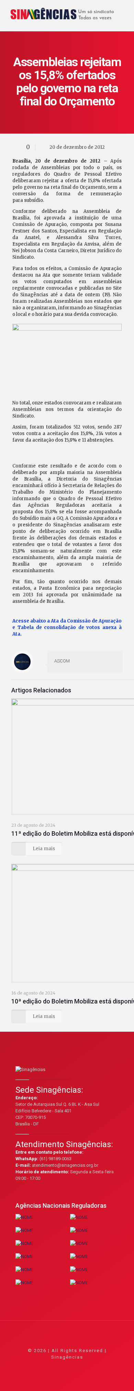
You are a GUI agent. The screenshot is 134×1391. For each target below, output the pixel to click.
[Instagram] (85, 1366)
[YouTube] (67, 1366)
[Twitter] (58, 1366)
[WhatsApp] (39, 1366)
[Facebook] (48, 1366)
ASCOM (62, 660)
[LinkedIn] (76, 1366)
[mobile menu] (125, 10)
